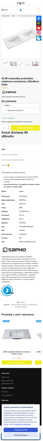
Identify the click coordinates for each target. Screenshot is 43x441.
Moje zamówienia (7, 380)
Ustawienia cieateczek (22, 424)
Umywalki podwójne (21, 307)
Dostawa (5, 392)
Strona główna (6, 16)
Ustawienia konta (7, 383)
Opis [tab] (3, 149)
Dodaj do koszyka (25, 128)
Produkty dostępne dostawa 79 (20, 304)
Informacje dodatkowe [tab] (10, 154)
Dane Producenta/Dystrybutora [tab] (13, 160)
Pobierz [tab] (8, 105)
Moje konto (5, 377)
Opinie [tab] (5, 165)
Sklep (13, 16)
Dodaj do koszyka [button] (16, 362)
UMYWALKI (33, 304)
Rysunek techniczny (15, 110)
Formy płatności (7, 395)
